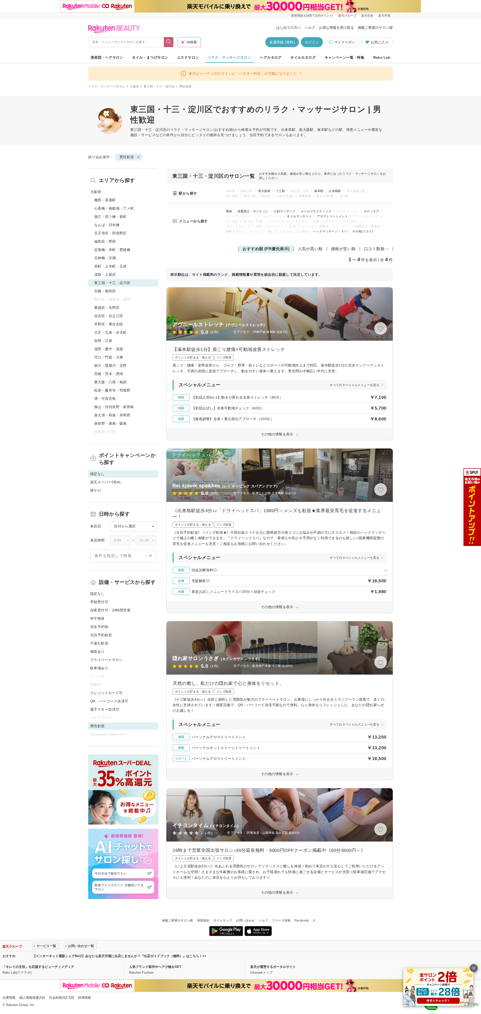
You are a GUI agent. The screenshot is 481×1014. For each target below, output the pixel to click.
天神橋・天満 (105, 258)
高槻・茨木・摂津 (108, 374)
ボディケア (371, 211)
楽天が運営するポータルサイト (273, 967)
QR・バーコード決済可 (109, 701)
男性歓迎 (126, 157)
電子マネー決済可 (104, 709)
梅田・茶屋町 (105, 200)
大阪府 (134, 86)
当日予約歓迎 (101, 635)
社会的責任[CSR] (61, 997)
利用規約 (203, 920)
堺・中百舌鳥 (105, 399)
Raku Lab (381, 57)
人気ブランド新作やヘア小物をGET (155, 967)
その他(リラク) (362, 231)
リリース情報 (281, 920)
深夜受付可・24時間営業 (110, 610)
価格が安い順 (343, 249)
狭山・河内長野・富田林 (114, 407)
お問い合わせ (245, 920)
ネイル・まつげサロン (150, 57)
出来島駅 (335, 191)
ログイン (312, 42)
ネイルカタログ (303, 57)
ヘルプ (310, 28)
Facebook (302, 920)
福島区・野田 (105, 241)
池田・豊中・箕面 (108, 349)
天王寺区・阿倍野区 (110, 233)
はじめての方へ (288, 28)
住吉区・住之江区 (108, 316)
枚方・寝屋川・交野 (110, 365)
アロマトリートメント (332, 216)
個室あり (97, 652)
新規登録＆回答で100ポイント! (312, 15)
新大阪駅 (264, 191)
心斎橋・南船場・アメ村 (114, 208)
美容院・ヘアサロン (107, 57)
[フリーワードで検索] (169, 42)
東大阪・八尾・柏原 (110, 382)
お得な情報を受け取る (336, 28)
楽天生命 (367, 15)
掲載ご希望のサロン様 (375, 28)
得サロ (95, 490)
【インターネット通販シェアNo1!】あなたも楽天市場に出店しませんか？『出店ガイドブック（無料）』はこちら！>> (119, 956)
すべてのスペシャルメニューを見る (354, 385)
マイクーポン (344, 42)
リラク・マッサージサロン (229, 57)
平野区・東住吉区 (108, 324)
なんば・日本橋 (106, 225)
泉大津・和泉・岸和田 (112, 415)
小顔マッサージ (284, 211)
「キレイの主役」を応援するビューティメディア (38, 967)
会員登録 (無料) (282, 42)
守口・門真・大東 (108, 357)
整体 (229, 211)
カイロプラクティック (316, 211)
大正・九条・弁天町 (110, 332)
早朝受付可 (99, 602)
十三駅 (280, 191)
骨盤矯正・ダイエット (253, 211)
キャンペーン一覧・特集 (345, 57)
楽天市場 (384, 15)
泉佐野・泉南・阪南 (110, 423)
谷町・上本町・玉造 (110, 266)
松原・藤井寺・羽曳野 (112, 390)
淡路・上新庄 (105, 274)
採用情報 (84, 997)
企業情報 (9, 997)
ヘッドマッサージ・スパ (330, 231)
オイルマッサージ (299, 216)
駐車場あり (99, 668)
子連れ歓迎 (99, 643)
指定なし (97, 594)
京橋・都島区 (105, 291)
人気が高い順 (310, 249)
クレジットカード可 (106, 693)
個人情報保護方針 (32, 997)
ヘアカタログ (271, 57)
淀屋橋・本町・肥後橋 (112, 250)
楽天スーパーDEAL (105, 482)
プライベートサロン (106, 660)
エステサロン (188, 57)
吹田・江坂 (103, 341)
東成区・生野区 (106, 308)
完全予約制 (99, 627)
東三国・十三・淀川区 (159, 86)
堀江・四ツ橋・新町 (110, 217)
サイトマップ (222, 920)
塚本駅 (318, 191)
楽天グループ (347, 15)
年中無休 (97, 618)
